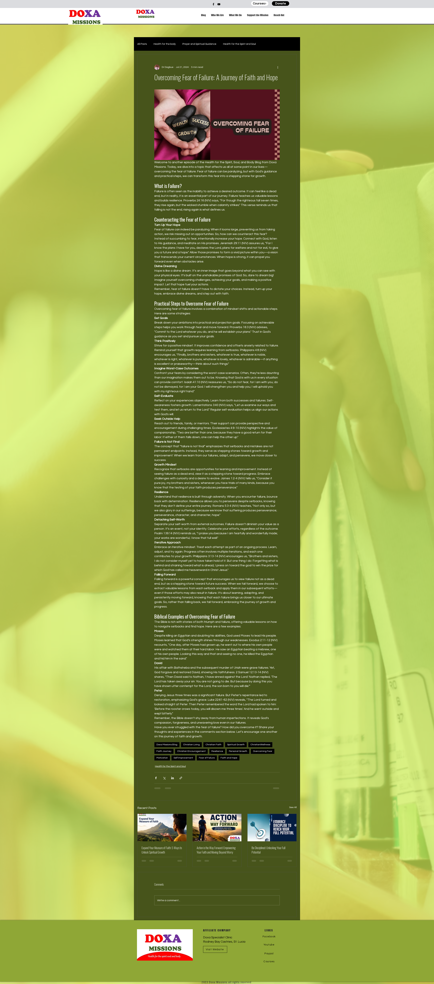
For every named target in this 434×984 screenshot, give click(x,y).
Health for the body (165, 44)
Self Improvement (183, 758)
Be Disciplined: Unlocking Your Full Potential (268, 850)
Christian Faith (213, 744)
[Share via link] (180, 778)
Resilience (217, 751)
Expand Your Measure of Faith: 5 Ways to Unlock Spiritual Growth (162, 850)
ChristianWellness (260, 744)
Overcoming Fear (262, 751)
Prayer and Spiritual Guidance (199, 44)
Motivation (162, 758)
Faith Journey (163, 751)
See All (293, 807)
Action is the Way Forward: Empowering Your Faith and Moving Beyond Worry (216, 850)
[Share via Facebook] (155, 778)
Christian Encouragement (191, 751)
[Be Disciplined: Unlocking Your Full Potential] (272, 827)
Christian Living (191, 744)
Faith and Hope (229, 758)
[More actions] (278, 67)
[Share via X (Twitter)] (164, 778)
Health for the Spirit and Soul (239, 44)
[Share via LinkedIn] (172, 778)
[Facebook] (213, 4)
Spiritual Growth (236, 744)
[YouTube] (219, 4)
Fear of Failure (207, 758)
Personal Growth (238, 751)
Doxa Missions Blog (166, 744)
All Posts (142, 44)
